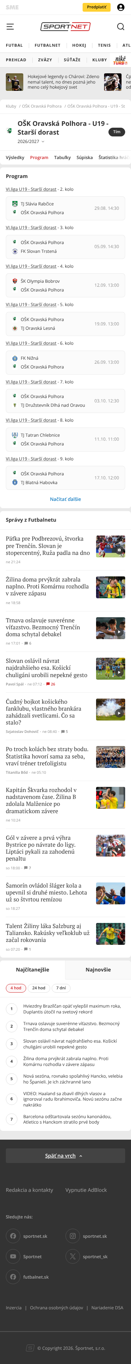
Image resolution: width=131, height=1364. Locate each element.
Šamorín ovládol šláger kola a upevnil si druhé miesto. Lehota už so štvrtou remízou (46, 892)
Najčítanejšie (32, 969)
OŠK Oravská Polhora (42, 106)
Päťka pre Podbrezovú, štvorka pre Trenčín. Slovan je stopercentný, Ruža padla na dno (48, 546)
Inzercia (13, 1308)
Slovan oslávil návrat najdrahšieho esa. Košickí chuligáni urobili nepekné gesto (46, 668)
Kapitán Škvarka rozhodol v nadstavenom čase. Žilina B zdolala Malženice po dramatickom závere (41, 801)
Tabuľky (62, 157)
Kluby (11, 106)
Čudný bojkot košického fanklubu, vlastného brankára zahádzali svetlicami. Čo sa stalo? (44, 713)
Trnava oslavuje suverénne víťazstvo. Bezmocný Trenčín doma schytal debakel (43, 627)
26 (53, 684)
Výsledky (15, 157)
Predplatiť (96, 7)
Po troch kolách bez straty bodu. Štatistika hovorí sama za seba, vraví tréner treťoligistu (47, 756)
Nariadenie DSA (107, 1308)
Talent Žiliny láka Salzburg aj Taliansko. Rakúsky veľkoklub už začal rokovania (48, 933)
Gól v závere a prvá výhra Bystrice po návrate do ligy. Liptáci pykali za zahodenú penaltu (40, 849)
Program (39, 157)
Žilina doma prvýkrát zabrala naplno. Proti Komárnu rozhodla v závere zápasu (47, 586)
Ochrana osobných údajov (56, 1308)
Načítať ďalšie (65, 499)
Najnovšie (98, 969)
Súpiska (84, 157)
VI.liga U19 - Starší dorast (31, 189)
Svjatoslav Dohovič (22, 731)
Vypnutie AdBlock (86, 1189)
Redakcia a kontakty (29, 1189)
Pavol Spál (15, 684)
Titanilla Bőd (17, 772)
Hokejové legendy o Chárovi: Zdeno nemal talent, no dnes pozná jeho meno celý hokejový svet (63, 82)
